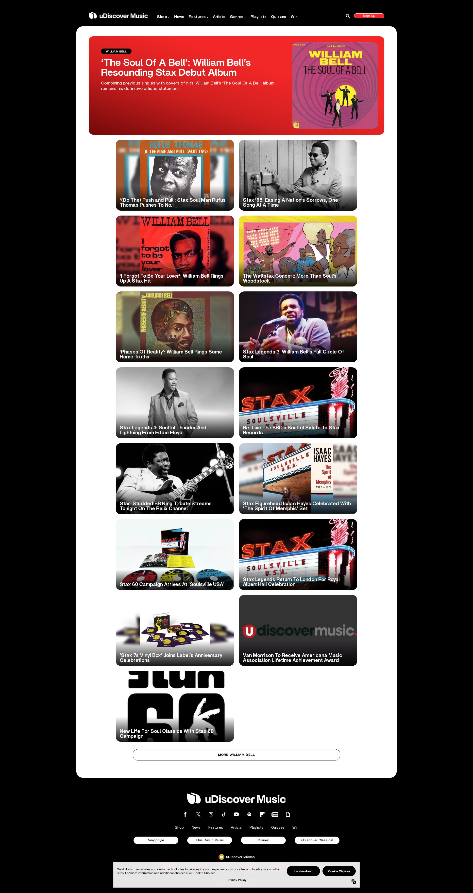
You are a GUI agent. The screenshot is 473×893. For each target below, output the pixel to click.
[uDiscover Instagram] (210, 814)
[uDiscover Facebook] (185, 814)
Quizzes (278, 17)
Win (294, 17)
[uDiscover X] (198, 814)
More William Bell (236, 755)
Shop (162, 17)
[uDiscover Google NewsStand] (274, 814)
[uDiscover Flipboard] (262, 814)
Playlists (259, 17)
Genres (236, 17)
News (179, 17)
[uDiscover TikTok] (223, 814)
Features (197, 17)
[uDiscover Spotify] (249, 814)
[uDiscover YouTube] (236, 814)
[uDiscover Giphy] (287, 814)
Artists (219, 17)
